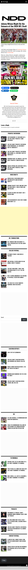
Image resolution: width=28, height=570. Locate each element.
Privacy (3, 560)
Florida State (10, 52)
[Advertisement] (14, 221)
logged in (9, 127)
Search (2, 317)
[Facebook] (14, 121)
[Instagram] (13, 121)
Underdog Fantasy (22, 49)
